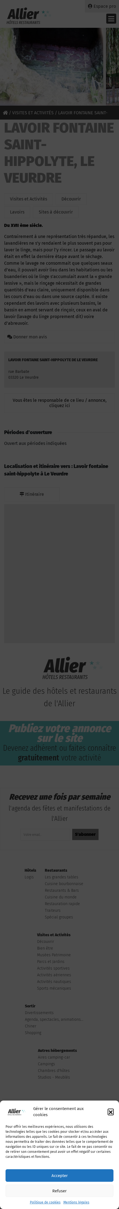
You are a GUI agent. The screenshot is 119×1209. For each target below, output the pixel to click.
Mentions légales (76, 1202)
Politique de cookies (45, 1202)
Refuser (59, 1190)
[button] (110, 1111)
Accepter (59, 1175)
